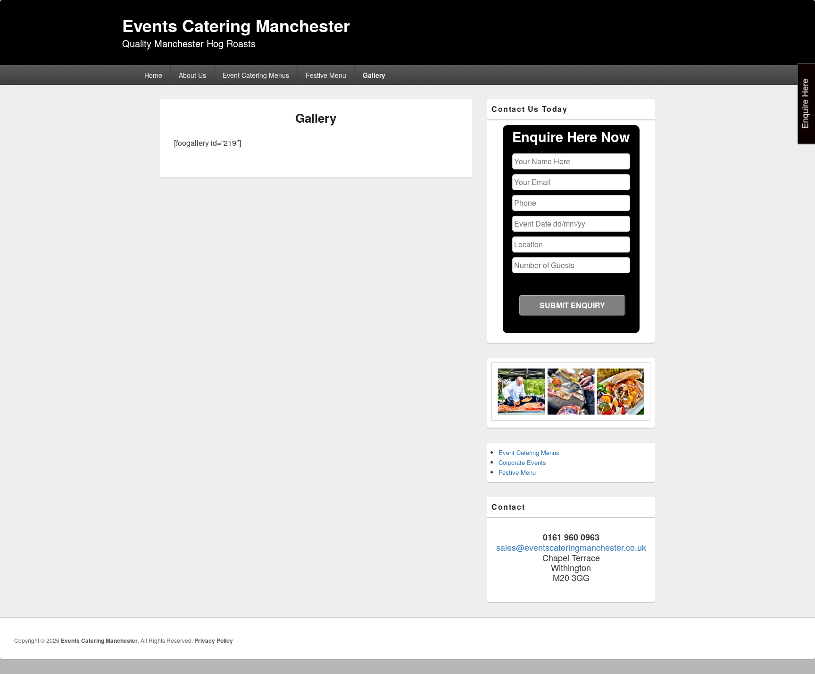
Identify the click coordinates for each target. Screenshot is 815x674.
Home (153, 75)
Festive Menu (326, 75)
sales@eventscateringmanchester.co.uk (571, 547)
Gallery (374, 75)
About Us (192, 75)
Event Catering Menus (256, 75)
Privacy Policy (213, 640)
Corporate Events (522, 462)
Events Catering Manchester (236, 25)
